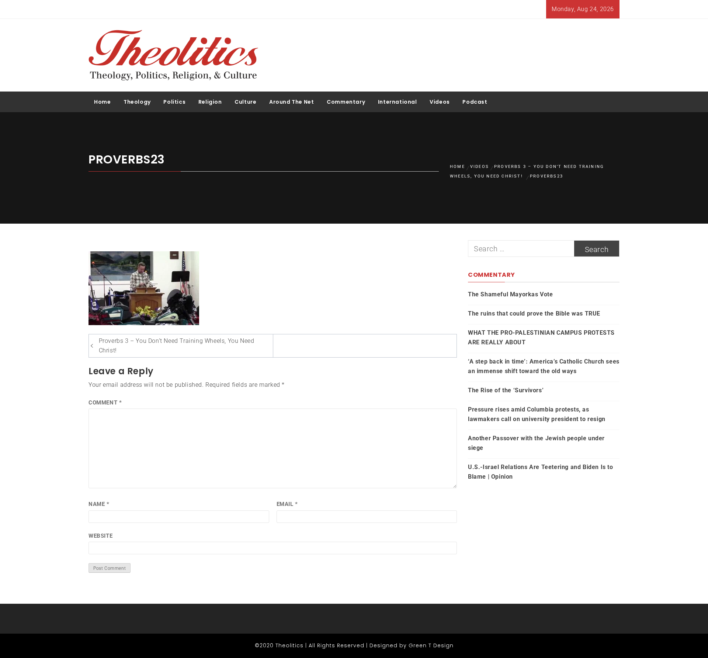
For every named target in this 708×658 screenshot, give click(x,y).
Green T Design (431, 645)
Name (99, 504)
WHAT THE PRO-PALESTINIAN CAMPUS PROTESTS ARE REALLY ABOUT (541, 337)
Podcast (474, 102)
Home (102, 102)
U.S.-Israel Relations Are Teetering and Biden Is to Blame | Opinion (540, 472)
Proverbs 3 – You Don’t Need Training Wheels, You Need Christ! (176, 345)
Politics (174, 102)
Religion (210, 102)
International (397, 102)
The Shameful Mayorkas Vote (510, 294)
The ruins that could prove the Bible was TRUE (534, 313)
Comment (105, 402)
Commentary (346, 102)
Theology (137, 102)
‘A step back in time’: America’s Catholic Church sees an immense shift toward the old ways (544, 366)
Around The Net (291, 102)
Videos (440, 102)
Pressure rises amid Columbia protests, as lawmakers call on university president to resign (536, 414)
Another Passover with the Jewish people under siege (536, 443)
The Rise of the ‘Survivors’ (506, 390)
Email (287, 504)
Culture (245, 102)
